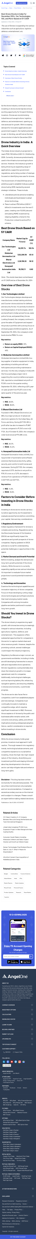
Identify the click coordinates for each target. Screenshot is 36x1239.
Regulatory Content (21, 1201)
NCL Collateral (20, 1218)
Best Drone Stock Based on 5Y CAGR (15, 74)
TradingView (6, 1089)
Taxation (6, 897)
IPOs (21, 878)
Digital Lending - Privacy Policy (11, 1212)
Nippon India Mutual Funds (25, 1170)
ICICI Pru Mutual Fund (9, 1170)
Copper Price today (8, 1156)
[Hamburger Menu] (34, 3)
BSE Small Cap (7, 1105)
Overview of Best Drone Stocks (13, 78)
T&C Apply (10, 1209)
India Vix (16, 1105)
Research (18, 892)
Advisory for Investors (8, 1218)
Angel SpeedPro (28, 1078)
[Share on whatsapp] (7, 55)
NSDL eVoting (16, 1221)
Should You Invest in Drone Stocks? (14, 88)
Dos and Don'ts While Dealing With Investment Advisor (17, 1206)
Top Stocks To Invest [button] (9, 1044)
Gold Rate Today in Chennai (11, 1134)
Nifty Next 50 (7, 1102)
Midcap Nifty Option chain (10, 1122)
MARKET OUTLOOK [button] (7, 1034)
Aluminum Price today (22, 1156)
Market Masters (8, 883)
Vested (25, 1087)
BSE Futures (6, 1114)
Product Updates (8, 892)
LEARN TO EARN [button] (7, 1024)
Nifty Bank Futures (18, 1110)
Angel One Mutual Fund (9, 1166)
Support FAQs (18, 1052)
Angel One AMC (7, 1073)
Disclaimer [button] (6, 1196)
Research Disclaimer (8, 1201)
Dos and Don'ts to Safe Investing (11, 1204)
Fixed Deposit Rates (8, 1082)
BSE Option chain (23, 1124)
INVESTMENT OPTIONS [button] (9, 1010)
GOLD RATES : (6, 1128)
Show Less (9, 95)
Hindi (15, 878)
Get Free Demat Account (18, 1237)
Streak (19, 1087)
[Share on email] (19, 55)
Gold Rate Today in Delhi (10, 1132)
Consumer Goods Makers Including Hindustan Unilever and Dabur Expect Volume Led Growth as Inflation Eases (16, 839)
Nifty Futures (7, 1110)
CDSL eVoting (6, 1221)
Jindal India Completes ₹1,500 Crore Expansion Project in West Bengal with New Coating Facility (17, 829)
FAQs (3, 1209)
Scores (25, 1204)
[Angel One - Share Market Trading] (7, 3)
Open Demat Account (22, 3)
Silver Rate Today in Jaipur (10, 1150)
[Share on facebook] (15, 55)
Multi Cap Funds (7, 1180)
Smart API (19, 1080)
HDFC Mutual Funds (21, 1168)
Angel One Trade (17, 1078)
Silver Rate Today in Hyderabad (12, 1144)
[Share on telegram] (2, 55)
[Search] (31, 3)
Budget (6, 874)
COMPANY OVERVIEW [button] (8, 1005)
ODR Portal (25, 1221)
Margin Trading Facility (9, 1080)
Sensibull (5, 1087)
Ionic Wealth (16, 1073)
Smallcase (12, 1087)
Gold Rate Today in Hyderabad (11, 1136)
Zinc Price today (8, 1158)
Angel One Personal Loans (9, 1215)
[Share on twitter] (11, 55)
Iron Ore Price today (9, 1160)
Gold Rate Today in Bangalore (11, 1138)
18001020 (7, 1052)
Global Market (7, 878)
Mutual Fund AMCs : (8, 1164)
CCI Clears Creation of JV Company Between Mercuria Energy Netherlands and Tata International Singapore (17, 819)
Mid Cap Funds (26, 1178)
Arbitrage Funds (7, 1178)
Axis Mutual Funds (8, 1168)
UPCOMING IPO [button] (6, 1039)
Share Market (27, 892)
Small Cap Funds (26, 1176)
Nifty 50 (5, 1100)
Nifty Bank (13, 1100)
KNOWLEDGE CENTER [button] (8, 1019)
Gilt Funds (17, 1178)
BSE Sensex (28, 1102)
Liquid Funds (16, 1176)
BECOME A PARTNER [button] (8, 1029)
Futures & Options (25, 874)
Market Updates (19, 883)
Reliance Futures (22, 1112)
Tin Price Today (21, 1160)
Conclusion (8, 91)
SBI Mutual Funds (23, 1166)
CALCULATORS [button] (6, 1014)
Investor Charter (23, 1215)
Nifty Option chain (8, 1120)
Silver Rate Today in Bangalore (12, 1146)
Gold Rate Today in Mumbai (11, 1130)
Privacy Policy (18, 1209)
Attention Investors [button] (9, 1189)
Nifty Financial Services (25, 1100)
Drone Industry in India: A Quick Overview (16, 71)
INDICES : (5, 1098)
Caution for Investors (8, 1226)
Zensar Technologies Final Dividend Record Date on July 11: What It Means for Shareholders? (17, 849)
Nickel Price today (20, 1158)
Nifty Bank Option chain (23, 1120)
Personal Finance (18, 887)
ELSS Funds (6, 1176)
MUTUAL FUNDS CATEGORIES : (11, 1174)
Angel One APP (7, 1078)
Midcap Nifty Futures (9, 1112)
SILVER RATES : (6, 1142)
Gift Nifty (23, 1105)
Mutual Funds (7, 887)
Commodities (14, 874)
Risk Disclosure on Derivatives (11, 1224)
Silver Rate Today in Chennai (11, 1148)
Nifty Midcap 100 (18, 1102)
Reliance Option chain (9, 1124)
